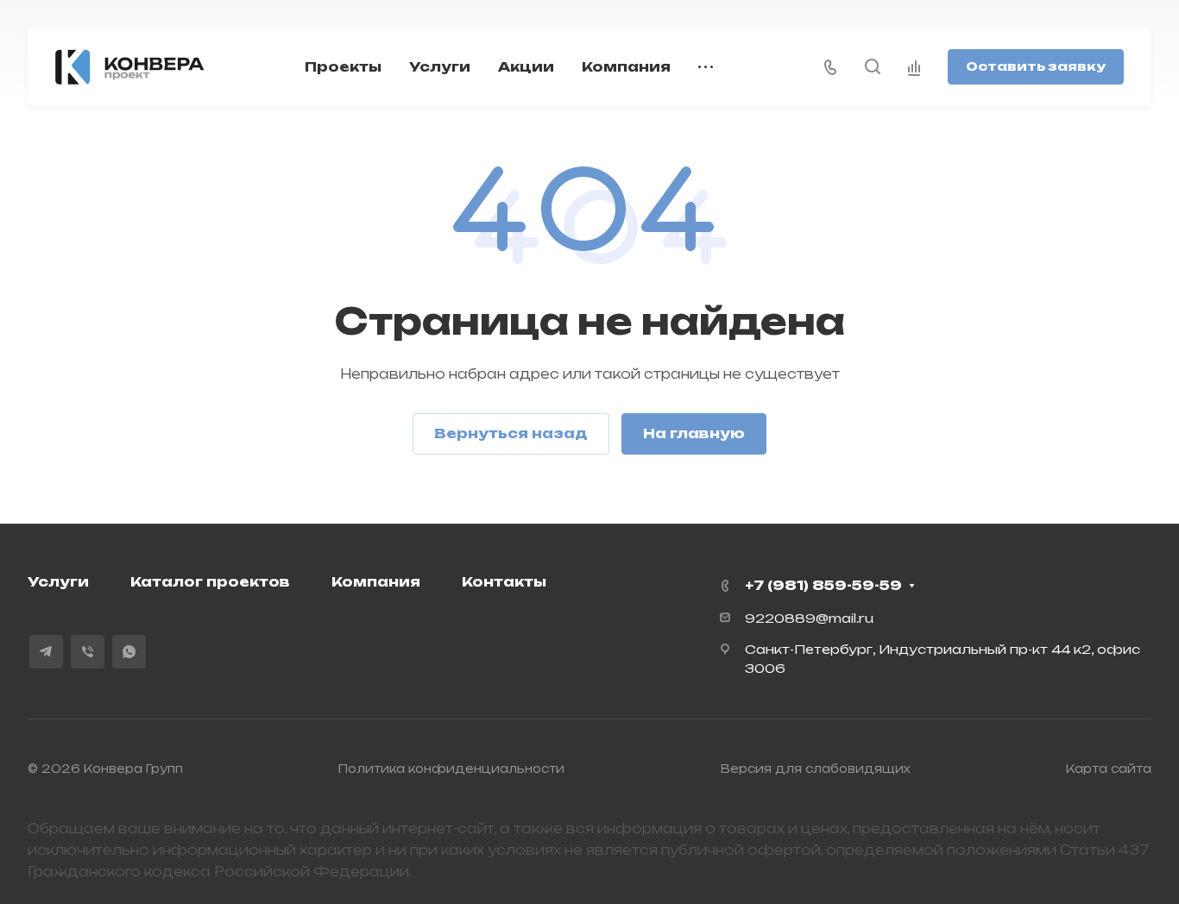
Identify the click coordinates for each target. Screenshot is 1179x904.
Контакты (504, 582)
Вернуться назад (511, 433)
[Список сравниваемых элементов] (914, 67)
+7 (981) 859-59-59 (823, 585)
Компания (375, 582)
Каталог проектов (210, 582)
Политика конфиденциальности (451, 768)
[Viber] (87, 652)
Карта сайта (1108, 768)
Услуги (58, 582)
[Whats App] (129, 652)
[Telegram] (46, 652)
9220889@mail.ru (809, 618)
